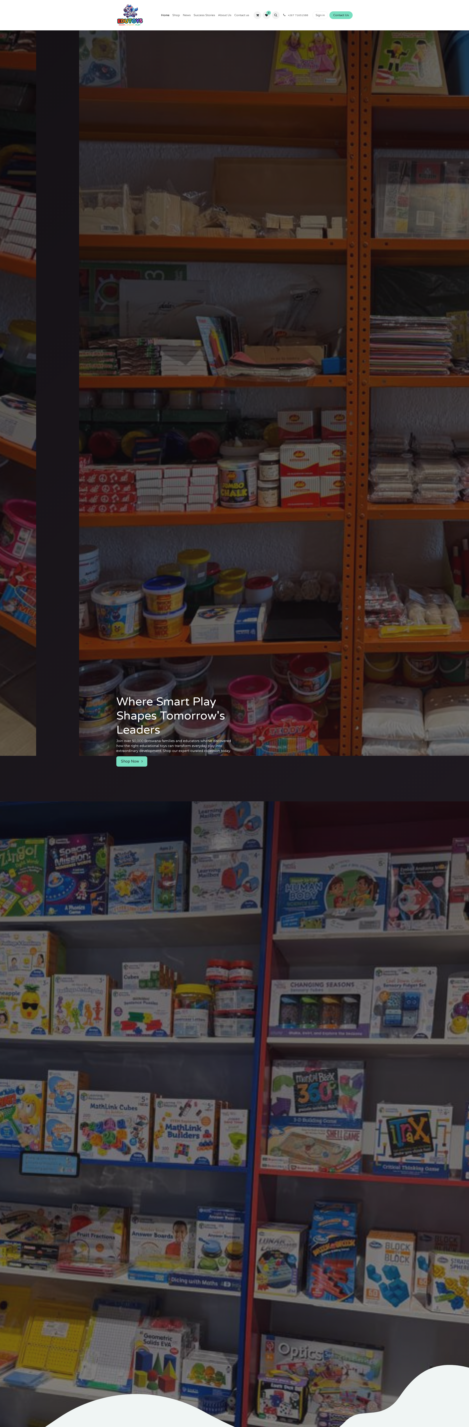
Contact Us (341, 15)
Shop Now (130, 746)
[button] (276, 15)
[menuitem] (165, 15)
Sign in (320, 15)
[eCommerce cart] (257, 15)
